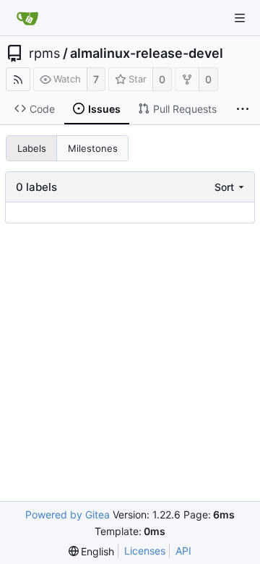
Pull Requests (185, 109)
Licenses (144, 550)
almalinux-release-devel (146, 53)
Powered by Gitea (67, 514)
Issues (104, 109)
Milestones (93, 148)
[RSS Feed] (18, 79)
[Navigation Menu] (240, 18)
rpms (44, 53)
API (183, 550)
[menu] (230, 187)
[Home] (27, 18)
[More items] (242, 109)
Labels (31, 148)
